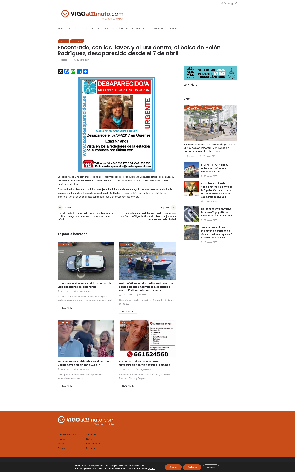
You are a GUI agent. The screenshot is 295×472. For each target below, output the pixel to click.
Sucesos (81, 28)
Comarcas (91, 434)
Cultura (61, 448)
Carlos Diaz (127, 294)
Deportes (175, 28)
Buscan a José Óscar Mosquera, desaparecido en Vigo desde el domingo (144, 363)
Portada (64, 28)
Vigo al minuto (103, 28)
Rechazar (192, 467)
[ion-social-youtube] (232, 3)
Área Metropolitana (133, 28)
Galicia (158, 28)
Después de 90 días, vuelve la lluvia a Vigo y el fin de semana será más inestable (217, 212)
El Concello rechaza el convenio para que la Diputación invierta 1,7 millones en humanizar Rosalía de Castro (210, 148)
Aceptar (173, 467)
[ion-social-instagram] (229, 3)
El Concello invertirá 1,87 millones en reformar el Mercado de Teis (214, 168)
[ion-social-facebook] (222, 3)
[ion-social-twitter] (225, 3)
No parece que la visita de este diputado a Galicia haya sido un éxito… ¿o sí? (84, 363)
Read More (66, 307)
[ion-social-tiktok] (236, 3)
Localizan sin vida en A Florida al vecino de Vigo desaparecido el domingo (84, 285)
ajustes (151, 468)
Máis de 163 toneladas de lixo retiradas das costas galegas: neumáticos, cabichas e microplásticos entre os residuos (146, 287)
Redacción (65, 59)
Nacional (62, 443)
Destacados (193, 107)
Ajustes (211, 467)
